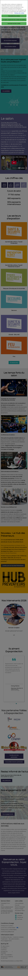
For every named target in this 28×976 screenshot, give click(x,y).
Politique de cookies (19, 13)
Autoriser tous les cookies (14, 23)
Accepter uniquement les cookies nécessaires (14, 19)
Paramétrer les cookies (14, 16)
